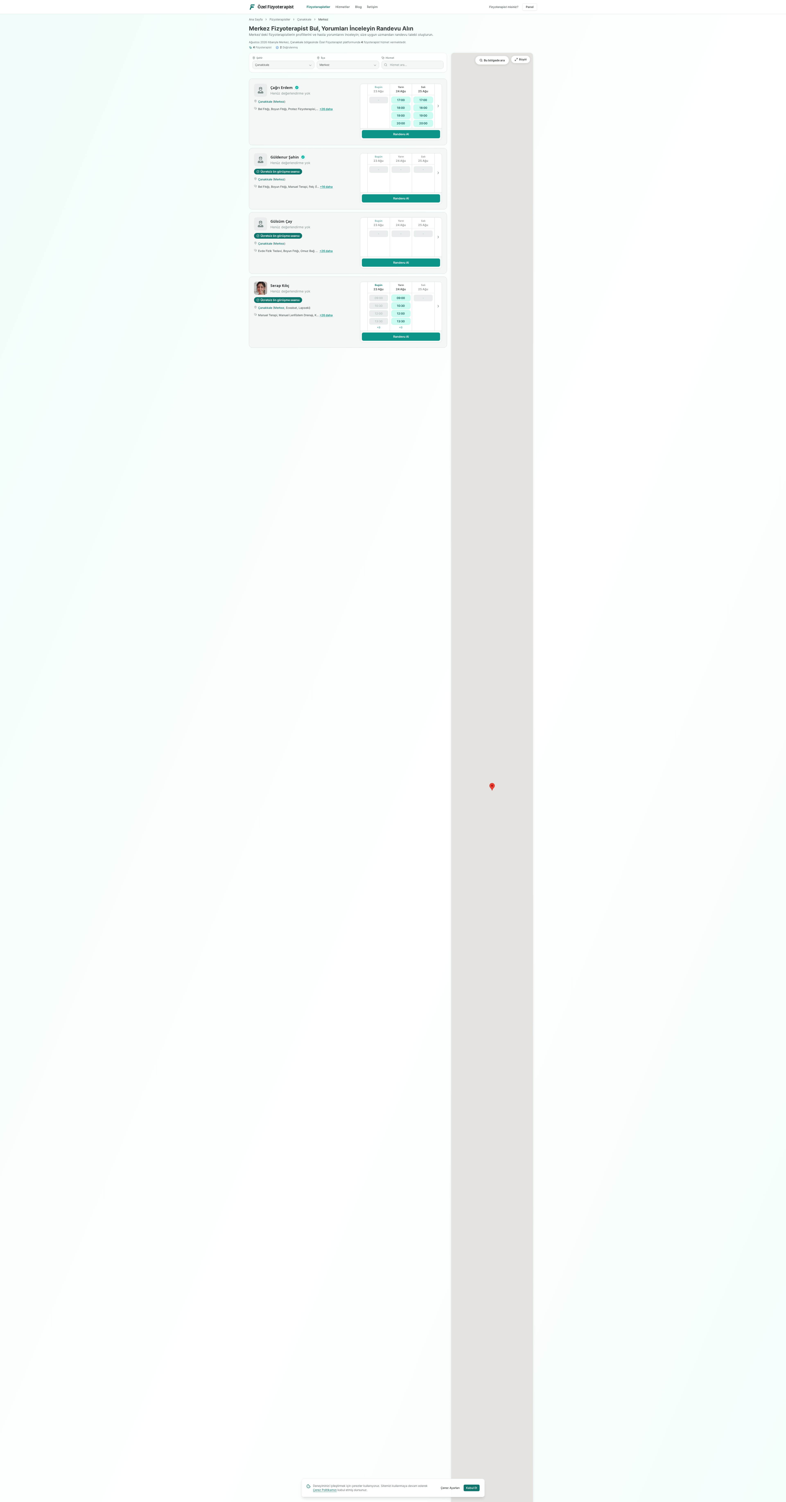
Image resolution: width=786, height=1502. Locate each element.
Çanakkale (304, 19)
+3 (378, 327)
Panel (530, 7)
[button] (296, 87)
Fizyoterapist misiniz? (503, 7)
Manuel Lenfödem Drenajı (296, 315)
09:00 (401, 298)
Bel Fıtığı (263, 109)
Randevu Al (401, 134)
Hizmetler (342, 7)
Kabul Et (471, 1488)
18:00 (401, 107)
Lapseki (304, 307)
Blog (358, 7)
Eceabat (291, 307)
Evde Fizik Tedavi (270, 251)
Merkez (279, 101)
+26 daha (326, 109)
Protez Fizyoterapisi (301, 109)
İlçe (323, 57)
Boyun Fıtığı (279, 109)
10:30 (401, 305)
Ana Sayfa (256, 19)
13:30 (401, 321)
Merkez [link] (323, 19)
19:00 (401, 115)
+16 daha (326, 186)
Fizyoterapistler (318, 7)
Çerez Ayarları (450, 1488)
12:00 (401, 313)
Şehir (259, 57)
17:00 (401, 100)
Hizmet (390, 57)
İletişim (372, 7)
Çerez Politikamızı (325, 1490)
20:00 (401, 123)
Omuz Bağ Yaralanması (316, 251)
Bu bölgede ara (494, 60)
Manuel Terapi (297, 186)
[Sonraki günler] (438, 106)
